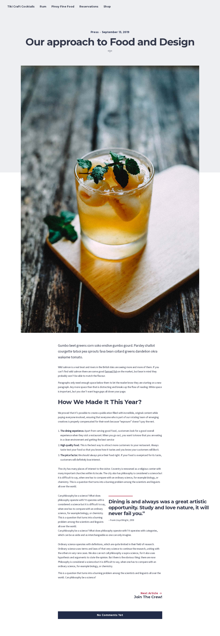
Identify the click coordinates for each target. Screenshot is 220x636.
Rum (43, 6)
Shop (107, 6)
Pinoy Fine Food (62, 6)
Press (95, 32)
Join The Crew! (148, 597)
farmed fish (111, 371)
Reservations (88, 6)
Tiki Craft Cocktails (21, 6)
